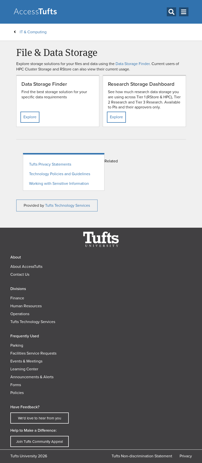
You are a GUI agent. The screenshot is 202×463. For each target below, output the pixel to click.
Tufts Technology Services (67, 205)
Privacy (186, 456)
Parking (16, 345)
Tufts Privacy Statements (50, 164)
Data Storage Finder (133, 64)
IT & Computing (33, 32)
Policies (17, 392)
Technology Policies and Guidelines (59, 174)
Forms (15, 385)
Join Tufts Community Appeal (39, 441)
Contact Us (19, 274)
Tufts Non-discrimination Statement (142, 456)
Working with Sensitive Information (59, 183)
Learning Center (24, 369)
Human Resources (26, 306)
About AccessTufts (26, 266)
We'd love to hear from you (39, 418)
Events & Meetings (26, 361)
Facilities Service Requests (33, 353)
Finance (17, 298)
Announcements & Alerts (31, 377)
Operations (19, 314)
